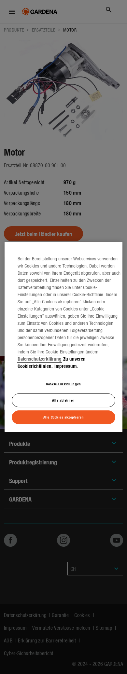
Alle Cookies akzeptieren (63, 417)
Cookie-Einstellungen (63, 383)
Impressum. (66, 366)
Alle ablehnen (63, 400)
